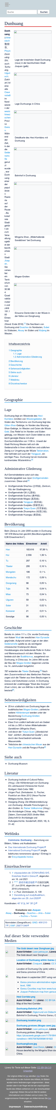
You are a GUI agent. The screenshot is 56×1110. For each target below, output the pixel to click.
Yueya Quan (29, 508)
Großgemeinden (40, 477)
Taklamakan (42, 450)
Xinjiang (42, 330)
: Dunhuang (20, 840)
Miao (8, 594)
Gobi (6, 431)
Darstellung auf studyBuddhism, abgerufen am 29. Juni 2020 (28, 896)
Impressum (15, 1106)
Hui (7, 554)
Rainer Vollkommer (33, 808)
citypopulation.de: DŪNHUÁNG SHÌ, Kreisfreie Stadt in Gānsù (31, 874)
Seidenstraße (7, 155)
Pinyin (7, 50)
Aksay (21, 330)
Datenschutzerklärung (35, 1106)
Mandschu (11, 577)
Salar (8, 605)
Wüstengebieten (34, 418)
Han (8, 549)
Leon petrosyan (40, 951)
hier (27, 1076)
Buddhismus (27, 656)
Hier (38, 1076)
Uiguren (9, 599)
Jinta (40, 912)
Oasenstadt (7, 93)
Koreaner (10, 610)
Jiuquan (36, 909)
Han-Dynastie (42, 637)
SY (34, 1000)
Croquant (37, 963)
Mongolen (10, 571)
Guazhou (24, 327)
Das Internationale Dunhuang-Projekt (26, 847)
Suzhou (24, 915)
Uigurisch (7, 74)
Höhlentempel (22, 712)
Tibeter (9, 566)
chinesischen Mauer (32, 744)
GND (34, 922)
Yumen (33, 915)
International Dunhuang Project (23, 850)
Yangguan (36, 453)
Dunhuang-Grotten (31, 715)
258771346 (21, 925)
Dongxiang (11, 582)
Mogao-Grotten (23, 662)
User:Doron (38, 1047)
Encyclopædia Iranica (22, 856)
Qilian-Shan (10, 425)
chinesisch (7, 39)
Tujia (8, 588)
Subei (46, 327)
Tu (7, 560)
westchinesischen (7, 114)
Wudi (18, 637)
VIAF (12, 925)
